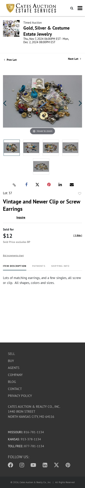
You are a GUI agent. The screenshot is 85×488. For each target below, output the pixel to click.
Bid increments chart (13, 255)
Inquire (20, 217)
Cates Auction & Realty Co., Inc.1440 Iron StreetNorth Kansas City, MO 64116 (34, 411)
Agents (13, 368)
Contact (15, 389)
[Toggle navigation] (80, 8)
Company (15, 375)
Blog (12, 382)
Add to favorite (79, 193)
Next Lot (73, 59)
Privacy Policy (20, 396)
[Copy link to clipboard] (14, 184)
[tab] (14, 267)
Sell (11, 354)
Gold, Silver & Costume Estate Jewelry (46, 31)
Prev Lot (11, 60)
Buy (11, 361)
